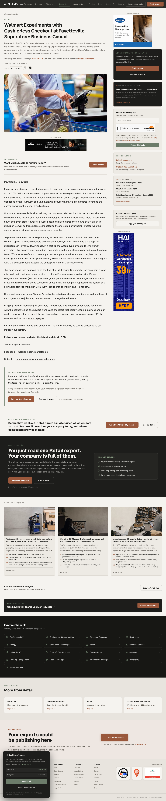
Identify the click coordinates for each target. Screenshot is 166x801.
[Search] (114, 4)
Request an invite (135, 4)
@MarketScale (22, 344)
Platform (38, 4)
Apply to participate (137, 224)
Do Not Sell (143, 797)
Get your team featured (21, 399)
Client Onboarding (60, 784)
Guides (76, 781)
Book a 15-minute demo (114, 737)
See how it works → (123, 102)
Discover (49, 4)
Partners (96, 781)
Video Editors (78, 771)
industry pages (36, 318)
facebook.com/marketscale (33, 351)
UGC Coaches (78, 778)
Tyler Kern (27, 201)
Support (96, 788)
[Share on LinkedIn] (30, 68)
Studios (56, 778)
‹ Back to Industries (11, 14)
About (108, 4)
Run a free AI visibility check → (122, 425)
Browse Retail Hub (151, 588)
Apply (76, 784)
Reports (56, 774)
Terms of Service (132, 797)
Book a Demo (98, 784)
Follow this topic (137, 145)
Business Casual (73, 305)
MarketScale (37, 59)
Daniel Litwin (46, 201)
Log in (121, 4)
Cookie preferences (155, 797)
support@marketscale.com (132, 140)
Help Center (58, 788)
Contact (96, 771)
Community (78, 4)
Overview (28, 4)
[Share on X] (25, 68)
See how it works (46, 399)
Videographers (79, 774)
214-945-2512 (141, 744)
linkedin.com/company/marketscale (35, 359)
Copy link (17, 68)
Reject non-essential (26, 787)
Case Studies (58, 771)
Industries (63, 4)
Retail (7, 19)
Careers (96, 778)
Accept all (26, 781)
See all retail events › (123, 202)
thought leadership (24, 305)
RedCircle (23, 181)
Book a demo (98, 164)
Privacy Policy (120, 797)
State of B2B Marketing (126, 167)
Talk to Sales (98, 774)
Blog (100, 4)
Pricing (92, 4)
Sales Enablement (86, 59)
